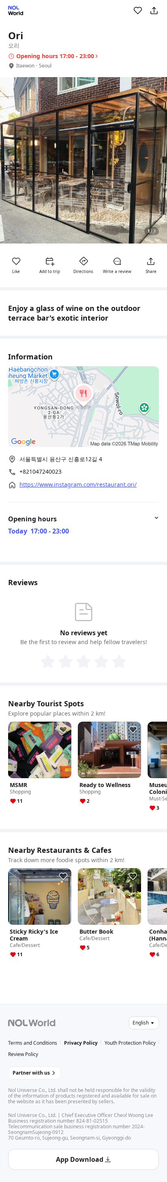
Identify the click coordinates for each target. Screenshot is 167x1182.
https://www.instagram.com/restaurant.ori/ (78, 484)
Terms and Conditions (32, 1042)
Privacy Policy (81, 1042)
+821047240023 (40, 471)
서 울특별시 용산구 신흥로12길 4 (60, 459)
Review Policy (23, 1054)
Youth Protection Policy (130, 1042)
